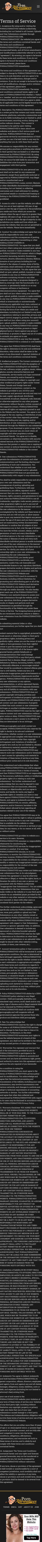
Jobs (36, 1507)
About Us (28, 1507)
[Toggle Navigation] (38, 6)
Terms (6, 1507)
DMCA (13, 1507)
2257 (20, 1507)
